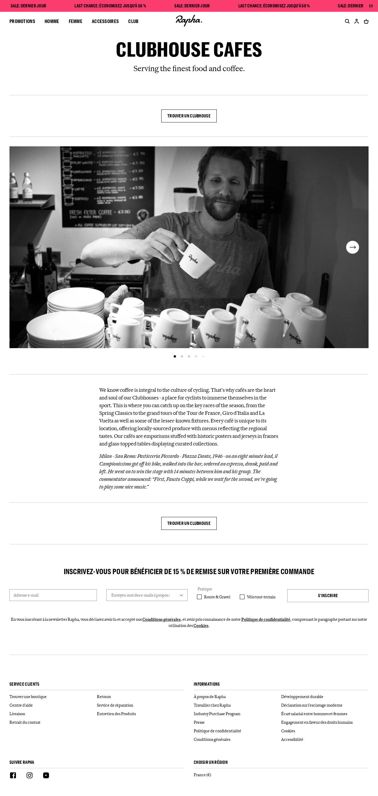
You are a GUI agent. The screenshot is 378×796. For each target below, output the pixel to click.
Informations (207, 684)
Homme (52, 21)
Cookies (200, 625)
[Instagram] (29, 776)
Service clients (24, 684)
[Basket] (365, 21)
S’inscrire (328, 595)
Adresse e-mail (26, 595)
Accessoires (105, 21)
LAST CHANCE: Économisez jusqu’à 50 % (110, 6)
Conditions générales (161, 619)
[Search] (346, 21)
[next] (352, 247)
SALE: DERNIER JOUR (28, 6)
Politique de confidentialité (265, 619)
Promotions (22, 21)
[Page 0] (175, 356)
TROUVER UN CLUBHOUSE (189, 115)
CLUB (133, 21)
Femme (76, 21)
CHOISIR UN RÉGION (211, 762)
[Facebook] (13, 776)
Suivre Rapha (21, 762)
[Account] (356, 21)
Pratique (205, 589)
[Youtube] (46, 776)
